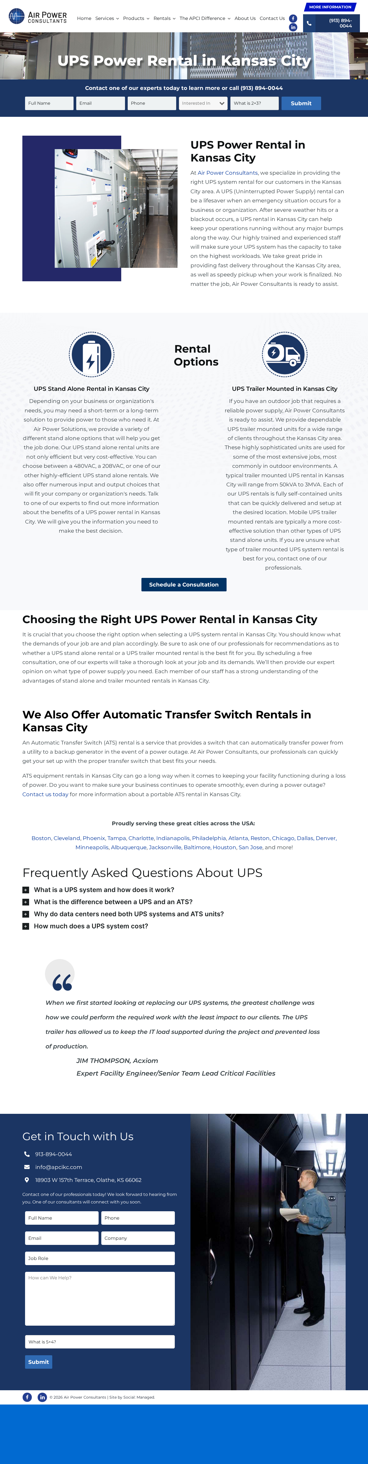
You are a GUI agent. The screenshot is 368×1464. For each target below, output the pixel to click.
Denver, (326, 838)
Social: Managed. (139, 1397)
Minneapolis (92, 847)
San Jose (250, 847)
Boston (41, 838)
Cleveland (67, 838)
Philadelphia (209, 838)
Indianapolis (173, 838)
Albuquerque (129, 847)
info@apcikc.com (58, 1167)
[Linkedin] (42, 1397)
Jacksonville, (165, 847)
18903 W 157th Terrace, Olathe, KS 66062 (88, 1180)
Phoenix (94, 838)
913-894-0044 (53, 1154)
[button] (184, 890)
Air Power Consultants (228, 173)
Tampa (116, 838)
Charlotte (141, 838)
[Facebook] (27, 1397)
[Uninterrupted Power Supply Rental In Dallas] (37, 11)
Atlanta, (238, 838)
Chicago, (284, 838)
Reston (260, 838)
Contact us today (45, 794)
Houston (224, 847)
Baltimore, (197, 847)
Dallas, (305, 838)
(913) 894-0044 (262, 88)
